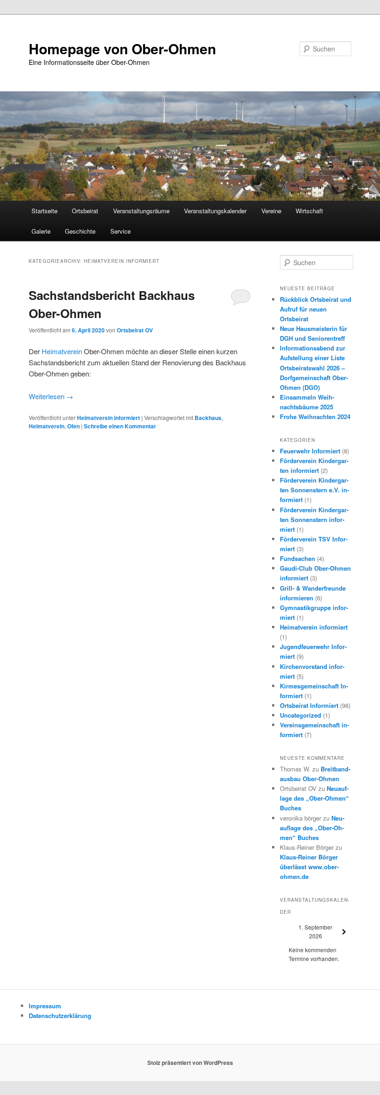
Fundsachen (297, 558)
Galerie (41, 231)
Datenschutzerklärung (60, 1015)
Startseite (44, 210)
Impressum (45, 1005)
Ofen (73, 426)
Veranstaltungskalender (215, 210)
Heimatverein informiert (108, 418)
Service (120, 231)
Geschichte (80, 231)
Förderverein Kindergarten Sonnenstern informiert (314, 519)
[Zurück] (287, 932)
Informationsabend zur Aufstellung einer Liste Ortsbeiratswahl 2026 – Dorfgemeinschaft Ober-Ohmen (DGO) (314, 368)
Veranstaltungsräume (141, 210)
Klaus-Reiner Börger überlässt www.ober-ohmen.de (309, 867)
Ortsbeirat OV (135, 330)
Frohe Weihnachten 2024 (315, 416)
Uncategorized (300, 715)
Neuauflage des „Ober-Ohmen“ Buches (314, 798)
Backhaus (208, 418)
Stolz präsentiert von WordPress (190, 1062)
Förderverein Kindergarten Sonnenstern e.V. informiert (314, 490)
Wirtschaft (309, 210)
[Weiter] (344, 932)
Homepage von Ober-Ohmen (122, 48)
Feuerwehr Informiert (310, 450)
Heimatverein (63, 351)
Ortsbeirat (85, 210)
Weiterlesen (51, 396)
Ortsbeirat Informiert (309, 705)
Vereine (271, 210)
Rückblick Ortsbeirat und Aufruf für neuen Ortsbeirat (315, 309)
